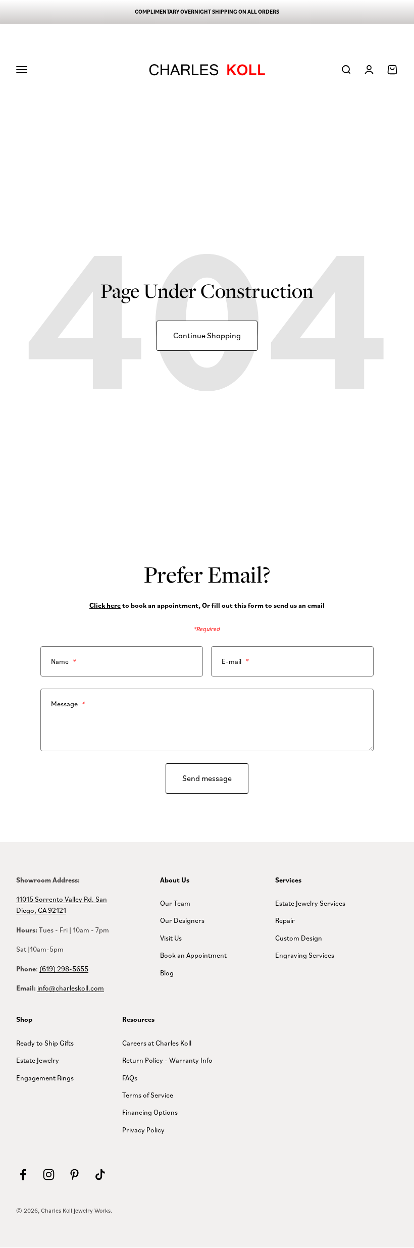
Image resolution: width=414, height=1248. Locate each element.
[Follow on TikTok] (100, 1174)
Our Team (175, 903)
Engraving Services (304, 955)
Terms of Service (147, 1094)
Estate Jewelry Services (310, 903)
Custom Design (298, 937)
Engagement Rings (45, 1077)
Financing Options (150, 1112)
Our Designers (182, 920)
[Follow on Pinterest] (74, 1174)
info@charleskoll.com (70, 987)
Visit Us (171, 937)
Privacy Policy (143, 1129)
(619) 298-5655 (63, 968)
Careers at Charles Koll (156, 1042)
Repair (285, 920)
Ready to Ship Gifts (45, 1042)
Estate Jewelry (37, 1060)
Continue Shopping (207, 335)
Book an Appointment (193, 955)
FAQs (129, 1077)
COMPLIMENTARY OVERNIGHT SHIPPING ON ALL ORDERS (207, 11)
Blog (167, 972)
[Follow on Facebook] (23, 1174)
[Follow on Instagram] (49, 1174)
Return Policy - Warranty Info (167, 1060)
